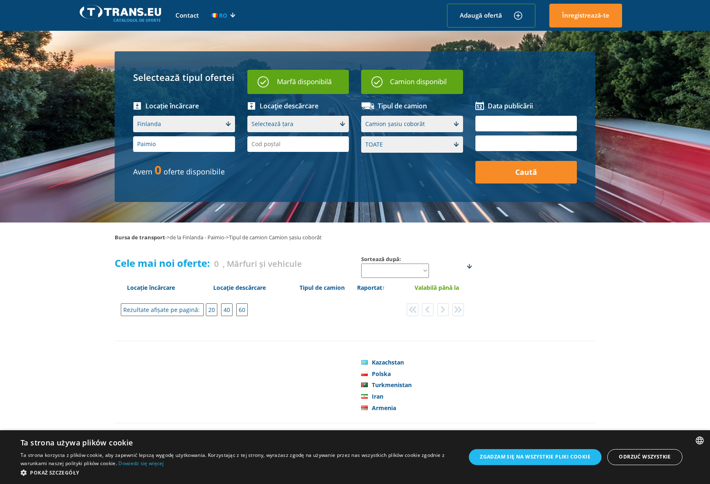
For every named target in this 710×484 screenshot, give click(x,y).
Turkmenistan (392, 385)
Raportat (369, 287)
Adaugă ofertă (481, 15)
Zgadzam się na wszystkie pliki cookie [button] (535, 456)
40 (227, 310)
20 (211, 310)
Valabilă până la (437, 287)
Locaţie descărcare (239, 287)
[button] (237, 473)
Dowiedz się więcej (141, 463)
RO (223, 15)
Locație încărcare (151, 287)
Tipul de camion (322, 287)
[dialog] (355, 457)
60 (242, 310)
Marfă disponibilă (304, 81)
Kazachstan (388, 362)
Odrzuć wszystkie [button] (645, 456)
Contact (187, 15)
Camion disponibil (418, 81)
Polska (381, 374)
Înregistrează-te (585, 15)
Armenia (384, 408)
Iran (377, 396)
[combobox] (700, 440)
